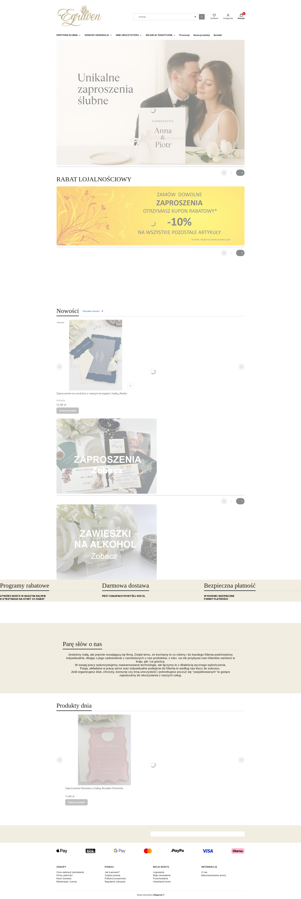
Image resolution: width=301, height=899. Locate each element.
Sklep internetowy (149, 895)
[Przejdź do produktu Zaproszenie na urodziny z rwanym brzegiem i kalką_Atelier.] (95, 355)
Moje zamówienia (162, 875)
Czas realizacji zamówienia (70, 872)
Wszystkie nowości (91, 311)
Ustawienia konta (162, 881)
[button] (202, 16)
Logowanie (158, 872)
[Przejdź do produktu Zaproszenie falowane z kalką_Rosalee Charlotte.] (104, 750)
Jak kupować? (112, 872)
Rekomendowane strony (213, 875)
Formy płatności (64, 875)
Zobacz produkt (67, 410)
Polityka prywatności (115, 878)
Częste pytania (112, 875)
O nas (204, 872)
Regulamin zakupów (115, 881)
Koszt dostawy (63, 878)
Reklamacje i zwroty (66, 881)
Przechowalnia (160, 878)
